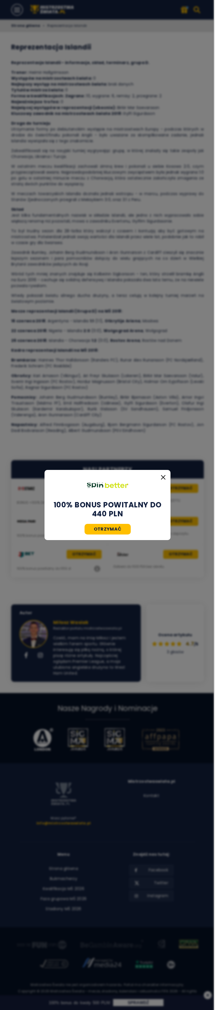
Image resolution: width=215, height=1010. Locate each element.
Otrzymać (107, 529)
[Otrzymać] (107, 485)
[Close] (163, 477)
